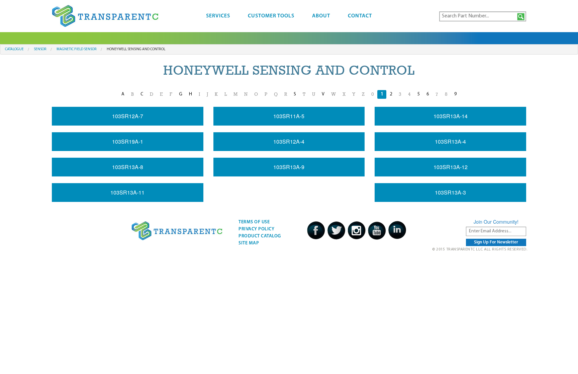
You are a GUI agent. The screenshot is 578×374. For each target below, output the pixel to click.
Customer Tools (271, 16)
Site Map (248, 243)
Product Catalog (259, 236)
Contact (360, 16)
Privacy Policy (256, 229)
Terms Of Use (254, 222)
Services (218, 16)
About (321, 16)
